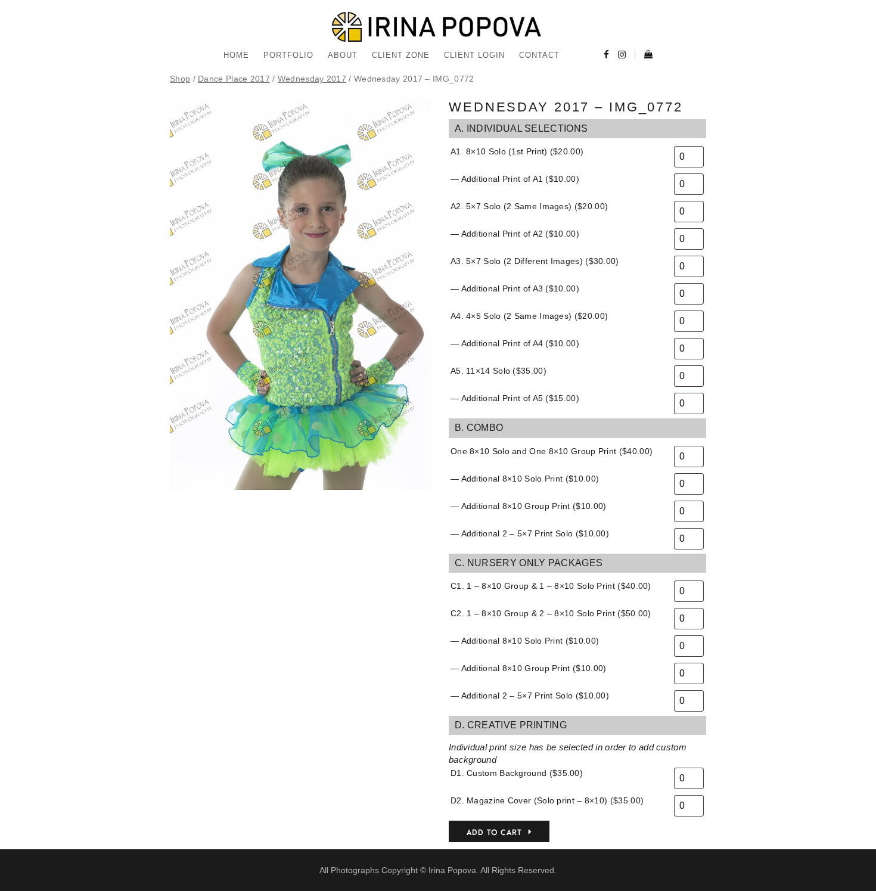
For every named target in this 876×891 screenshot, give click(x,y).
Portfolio (288, 55)
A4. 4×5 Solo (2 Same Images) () (529, 316)
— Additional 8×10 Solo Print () (525, 478)
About (343, 55)
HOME (236, 55)
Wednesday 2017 (312, 78)
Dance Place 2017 (234, 78)
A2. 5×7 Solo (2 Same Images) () (529, 206)
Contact (539, 55)
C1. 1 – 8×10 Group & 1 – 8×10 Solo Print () (551, 586)
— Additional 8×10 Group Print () (528, 506)
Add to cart (494, 832)
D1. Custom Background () (517, 773)
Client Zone (401, 55)
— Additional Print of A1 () (515, 179)
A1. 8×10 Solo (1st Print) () (517, 151)
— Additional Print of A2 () (515, 233)
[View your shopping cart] (643, 55)
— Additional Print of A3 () (515, 288)
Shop (180, 78)
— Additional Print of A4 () (515, 343)
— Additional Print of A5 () (515, 398)
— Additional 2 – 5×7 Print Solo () (530, 533)
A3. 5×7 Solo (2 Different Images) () (535, 261)
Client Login (474, 55)
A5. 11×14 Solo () (498, 370)
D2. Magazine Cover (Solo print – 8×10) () (547, 800)
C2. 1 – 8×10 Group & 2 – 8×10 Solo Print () (551, 613)
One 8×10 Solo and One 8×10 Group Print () (552, 451)
